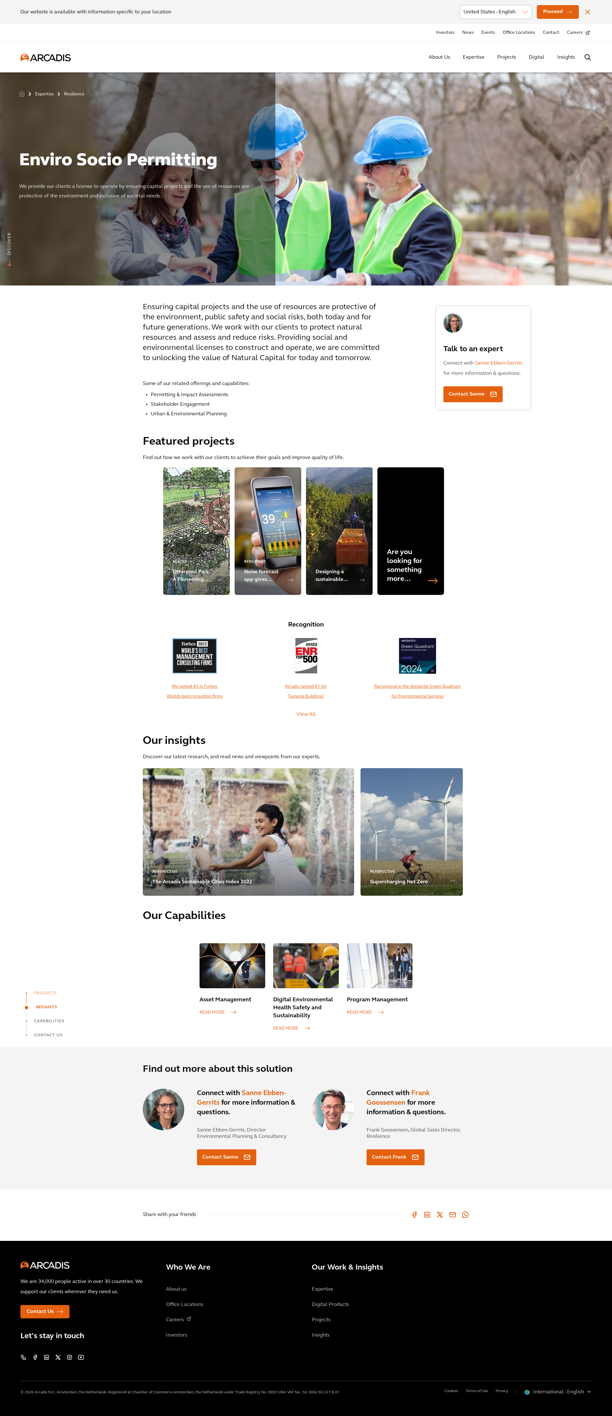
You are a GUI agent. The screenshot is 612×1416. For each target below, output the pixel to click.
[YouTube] (81, 1357)
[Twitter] (440, 1215)
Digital (536, 57)
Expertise (473, 57)
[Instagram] (69, 1357)
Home (22, 94)
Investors (445, 32)
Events (488, 32)
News (468, 32)
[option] (306, 176)
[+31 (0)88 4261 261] (23, 1357)
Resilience (74, 94)
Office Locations (519, 32)
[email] (452, 1215)
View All (306, 714)
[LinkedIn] (427, 1215)
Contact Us (40, 1311)
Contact (551, 32)
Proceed (553, 11)
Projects (506, 57)
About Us (439, 57)
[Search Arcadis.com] (588, 57)
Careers (575, 32)
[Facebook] (414, 1215)
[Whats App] (465, 1215)
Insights (566, 57)
